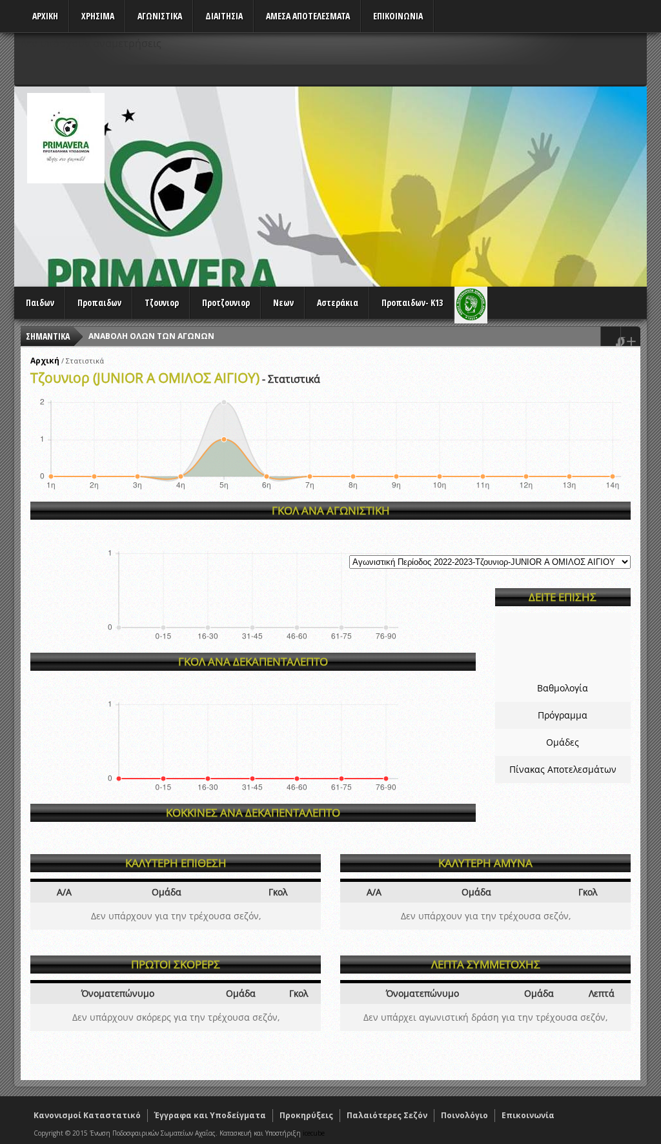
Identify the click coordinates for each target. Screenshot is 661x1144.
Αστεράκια (337, 302)
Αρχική (44, 360)
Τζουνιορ (162, 302)
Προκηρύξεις (306, 1115)
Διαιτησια (224, 16)
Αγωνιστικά (159, 16)
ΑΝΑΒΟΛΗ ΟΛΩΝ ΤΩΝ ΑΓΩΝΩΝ (151, 336)
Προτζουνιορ (226, 302)
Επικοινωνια (398, 16)
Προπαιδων (99, 302)
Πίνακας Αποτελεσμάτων (562, 769)
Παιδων (40, 302)
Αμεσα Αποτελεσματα (308, 16)
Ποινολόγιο (464, 1115)
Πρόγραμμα (562, 715)
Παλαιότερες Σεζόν (387, 1115)
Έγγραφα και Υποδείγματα (210, 1115)
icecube (314, 1133)
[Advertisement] (412, 183)
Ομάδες (562, 742)
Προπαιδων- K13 (412, 302)
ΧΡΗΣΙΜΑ (97, 16)
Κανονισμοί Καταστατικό (87, 1115)
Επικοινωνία (528, 1115)
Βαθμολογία (562, 688)
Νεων (283, 302)
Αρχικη (45, 16)
